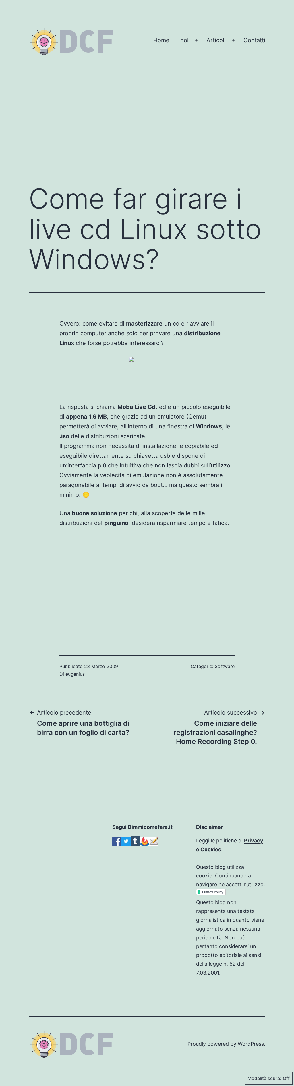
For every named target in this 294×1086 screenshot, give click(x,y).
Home (161, 40)
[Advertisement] (147, 129)
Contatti (254, 40)
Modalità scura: (264, 1078)
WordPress (251, 1044)
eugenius (75, 674)
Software (225, 666)
